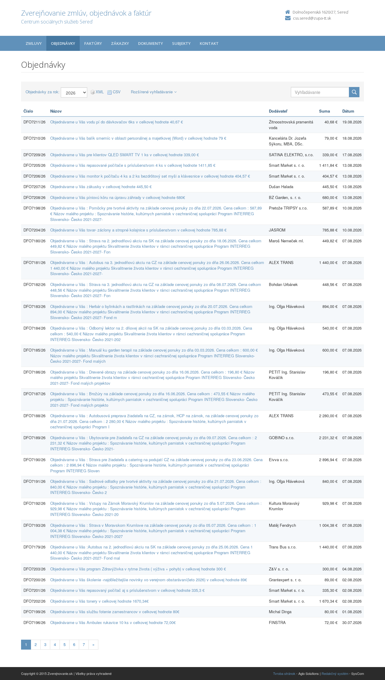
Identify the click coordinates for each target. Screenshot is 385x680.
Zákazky (120, 43)
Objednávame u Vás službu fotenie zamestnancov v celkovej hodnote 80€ (114, 611)
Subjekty (181, 43)
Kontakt (209, 43)
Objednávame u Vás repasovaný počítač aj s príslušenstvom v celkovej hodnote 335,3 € (127, 590)
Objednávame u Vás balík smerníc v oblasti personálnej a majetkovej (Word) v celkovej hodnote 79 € (138, 138)
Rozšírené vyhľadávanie (152, 92)
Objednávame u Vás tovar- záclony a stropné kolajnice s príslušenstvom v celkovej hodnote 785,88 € (138, 230)
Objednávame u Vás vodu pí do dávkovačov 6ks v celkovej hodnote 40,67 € (116, 122)
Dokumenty (150, 43)
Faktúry (93, 43)
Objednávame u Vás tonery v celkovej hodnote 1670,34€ (99, 601)
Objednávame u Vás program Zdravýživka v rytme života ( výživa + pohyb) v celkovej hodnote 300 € (138, 569)
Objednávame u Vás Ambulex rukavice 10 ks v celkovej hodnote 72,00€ (113, 622)
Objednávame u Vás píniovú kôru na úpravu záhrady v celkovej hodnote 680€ (117, 197)
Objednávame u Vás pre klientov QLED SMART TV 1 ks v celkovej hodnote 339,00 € (124, 154)
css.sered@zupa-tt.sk (312, 18)
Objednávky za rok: (43, 92)
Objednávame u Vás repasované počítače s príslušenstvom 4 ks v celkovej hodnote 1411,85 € (132, 165)
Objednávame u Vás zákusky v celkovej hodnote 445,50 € (101, 186)
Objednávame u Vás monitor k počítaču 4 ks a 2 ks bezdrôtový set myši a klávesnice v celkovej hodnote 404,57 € (150, 176)
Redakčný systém (335, 673)
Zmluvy (34, 43)
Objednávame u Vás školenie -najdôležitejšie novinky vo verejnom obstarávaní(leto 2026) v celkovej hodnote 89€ (148, 579)
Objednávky (63, 43)
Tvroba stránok (284, 673)
